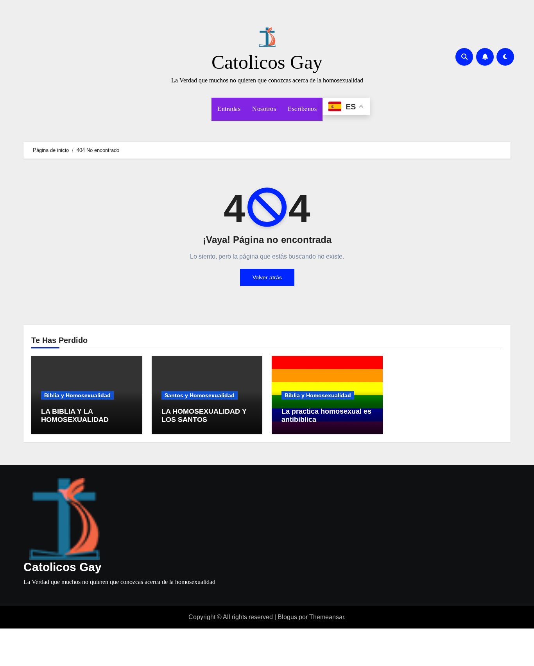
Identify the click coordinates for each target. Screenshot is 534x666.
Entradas (228, 108)
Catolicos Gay (267, 62)
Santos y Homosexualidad (200, 395)
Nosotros (264, 108)
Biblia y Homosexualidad (77, 395)
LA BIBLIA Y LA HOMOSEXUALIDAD (75, 415)
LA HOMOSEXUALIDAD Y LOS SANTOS (204, 415)
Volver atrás (267, 277)
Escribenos (302, 108)
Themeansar (326, 617)
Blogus (287, 617)
